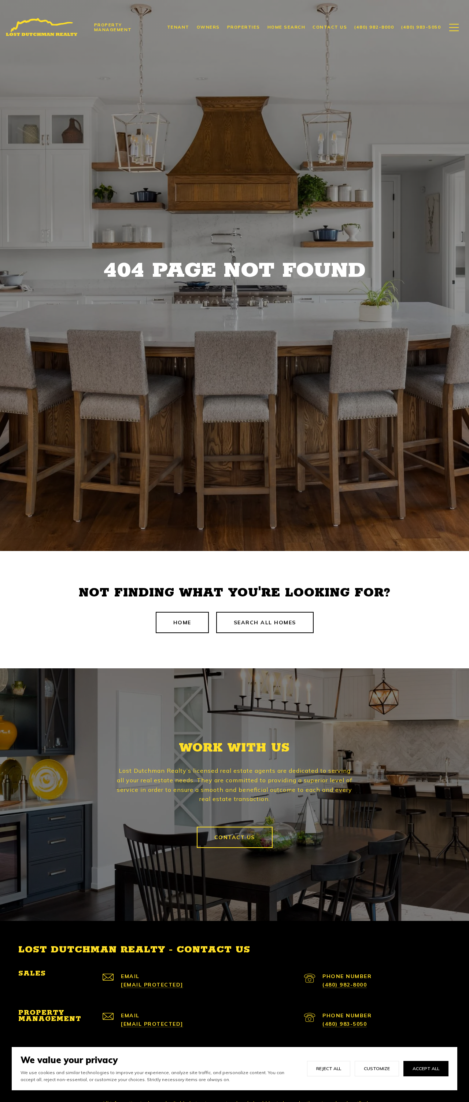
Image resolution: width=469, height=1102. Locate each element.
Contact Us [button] (234, 837)
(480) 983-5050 (344, 1024)
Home (182, 622)
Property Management (113, 27)
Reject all (328, 1068)
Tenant (178, 27)
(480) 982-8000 (344, 984)
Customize (377, 1068)
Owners (208, 27)
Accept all (426, 1068)
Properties (243, 27)
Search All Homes (265, 622)
